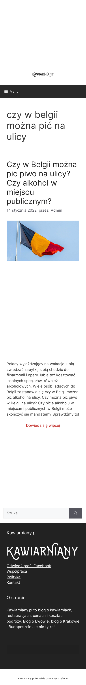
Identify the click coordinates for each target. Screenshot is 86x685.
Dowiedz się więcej (43, 425)
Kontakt (13, 582)
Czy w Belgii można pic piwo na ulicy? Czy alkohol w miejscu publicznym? (42, 183)
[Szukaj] (75, 513)
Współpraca (17, 571)
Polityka (14, 577)
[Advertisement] (43, 314)
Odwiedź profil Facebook (29, 566)
